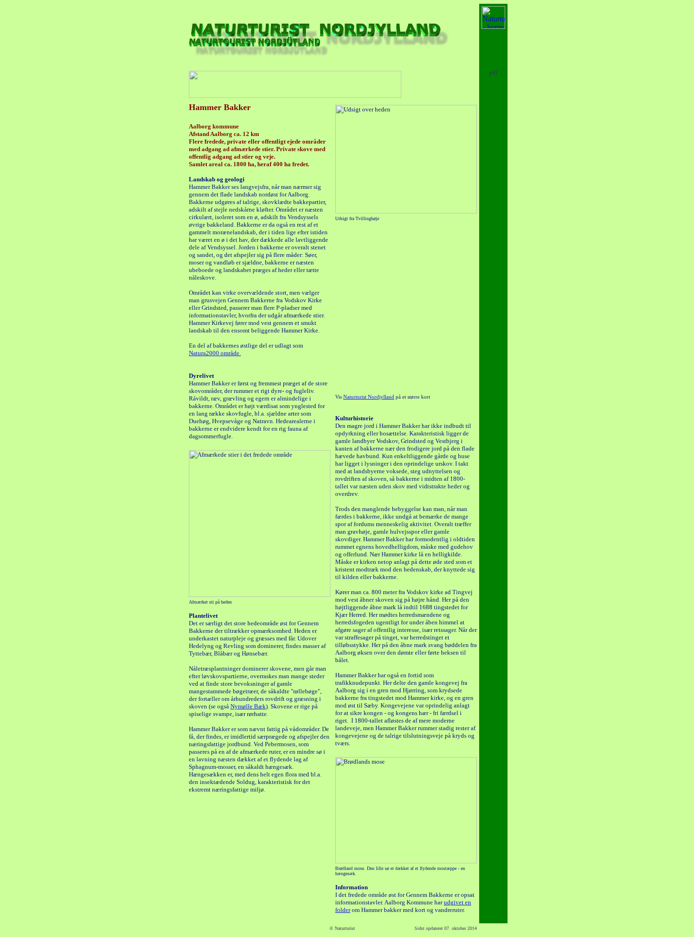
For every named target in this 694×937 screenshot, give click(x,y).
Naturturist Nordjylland (368, 397)
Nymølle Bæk (248, 706)
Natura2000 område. (215, 353)
